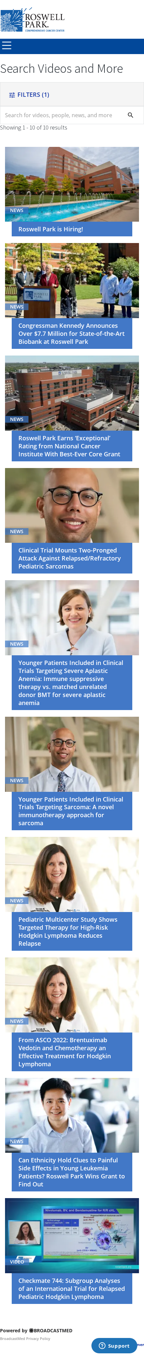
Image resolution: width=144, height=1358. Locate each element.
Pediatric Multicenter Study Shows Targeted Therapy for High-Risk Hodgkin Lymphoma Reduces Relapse (68, 931)
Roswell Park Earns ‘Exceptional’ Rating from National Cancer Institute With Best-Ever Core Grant (69, 446)
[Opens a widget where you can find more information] (114, 1346)
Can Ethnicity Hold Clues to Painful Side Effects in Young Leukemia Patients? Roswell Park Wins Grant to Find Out (71, 1172)
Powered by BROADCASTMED (36, 1330)
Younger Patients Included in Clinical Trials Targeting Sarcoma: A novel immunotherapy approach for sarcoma (70, 811)
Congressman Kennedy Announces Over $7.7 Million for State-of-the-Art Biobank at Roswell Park (71, 333)
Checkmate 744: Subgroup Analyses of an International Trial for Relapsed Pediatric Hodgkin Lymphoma (71, 1289)
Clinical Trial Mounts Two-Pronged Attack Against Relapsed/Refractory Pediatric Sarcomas (69, 558)
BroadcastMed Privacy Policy (25, 1338)
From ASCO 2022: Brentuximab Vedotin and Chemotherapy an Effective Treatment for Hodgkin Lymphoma (64, 1052)
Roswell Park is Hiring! (50, 229)
